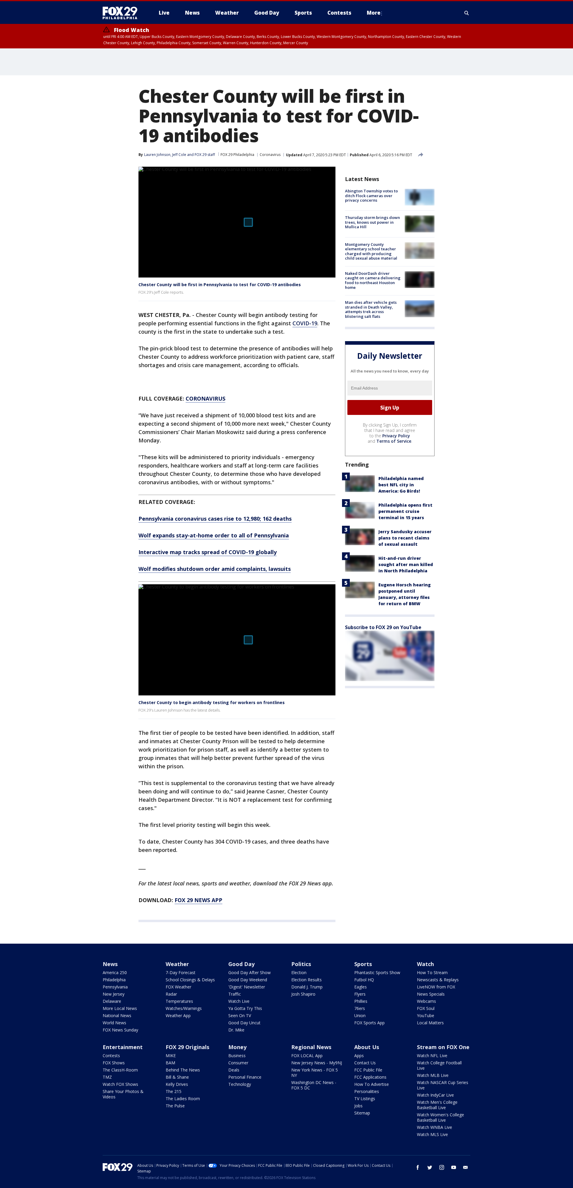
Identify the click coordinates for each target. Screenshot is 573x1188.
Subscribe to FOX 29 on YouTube (383, 627)
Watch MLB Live (433, 1075)
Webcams (426, 1001)
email (465, 1167)
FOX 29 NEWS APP (198, 900)
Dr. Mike (236, 1030)
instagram (441, 1167)
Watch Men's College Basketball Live (437, 1104)
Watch (425, 964)
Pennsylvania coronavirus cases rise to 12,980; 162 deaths (215, 518)
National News (117, 1015)
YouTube (425, 1015)
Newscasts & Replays (438, 979)
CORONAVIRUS (205, 398)
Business (237, 1055)
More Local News (120, 1008)
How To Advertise (371, 1084)
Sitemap (362, 1113)
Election (298, 972)
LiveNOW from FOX (436, 987)
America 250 (115, 972)
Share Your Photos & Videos (123, 1094)
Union (360, 1015)
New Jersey (113, 994)
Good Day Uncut (244, 1022)
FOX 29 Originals (187, 1047)
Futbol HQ (364, 979)
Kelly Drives (177, 1084)
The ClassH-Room (120, 1070)
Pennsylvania (115, 987)
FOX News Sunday (120, 1030)
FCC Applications (370, 1077)
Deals (233, 1070)
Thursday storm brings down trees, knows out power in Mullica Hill (372, 222)
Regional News (311, 1047)
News (110, 964)
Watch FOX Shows (120, 1084)
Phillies (360, 1001)
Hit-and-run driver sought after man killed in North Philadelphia (405, 564)
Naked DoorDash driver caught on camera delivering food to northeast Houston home (373, 280)
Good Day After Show (249, 972)
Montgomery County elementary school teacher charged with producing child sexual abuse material (371, 251)
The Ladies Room (183, 1098)
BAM (170, 1063)
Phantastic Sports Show (377, 972)
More (374, 12)
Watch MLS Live (432, 1134)
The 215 (173, 1091)
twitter (430, 1167)
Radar (171, 994)
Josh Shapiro (303, 994)
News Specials (431, 994)
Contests (111, 1055)
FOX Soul (426, 1008)
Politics (301, 964)
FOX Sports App (369, 1022)
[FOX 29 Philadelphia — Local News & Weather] (122, 13)
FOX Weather (178, 987)
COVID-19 (304, 323)
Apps (359, 1055)
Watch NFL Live (432, 1055)
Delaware (112, 1001)
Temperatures (179, 1001)
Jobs (358, 1106)
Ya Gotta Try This (245, 1008)
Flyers (360, 994)
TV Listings (364, 1098)
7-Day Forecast (180, 972)
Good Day (241, 964)
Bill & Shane (177, 1077)
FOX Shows (114, 1063)
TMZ (107, 1077)
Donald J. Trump (307, 987)
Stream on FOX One (443, 1047)
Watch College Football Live (439, 1065)
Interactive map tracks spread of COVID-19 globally (207, 552)
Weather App (178, 1015)
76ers (359, 1008)
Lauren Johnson (157, 154)
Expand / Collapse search (466, 12)
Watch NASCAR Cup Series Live (442, 1085)
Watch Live (238, 1001)
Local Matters (430, 1022)
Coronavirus (270, 154)
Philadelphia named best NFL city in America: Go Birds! (401, 485)
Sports (363, 964)
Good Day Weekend (247, 979)
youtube (453, 1167)
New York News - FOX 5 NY (314, 1072)
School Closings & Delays (190, 979)
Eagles (360, 987)
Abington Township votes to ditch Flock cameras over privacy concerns (371, 195)
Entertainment (123, 1047)
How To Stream (432, 972)
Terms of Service (393, 441)
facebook (418, 1167)
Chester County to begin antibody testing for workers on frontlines (211, 702)
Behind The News (183, 1070)
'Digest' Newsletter (246, 987)
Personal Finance (244, 1077)
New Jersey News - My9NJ (316, 1063)
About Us (366, 1047)
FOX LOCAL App (307, 1055)
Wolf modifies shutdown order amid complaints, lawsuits (214, 568)
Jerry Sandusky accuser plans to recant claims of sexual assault (405, 538)
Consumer (238, 1063)
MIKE (171, 1055)
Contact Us (365, 1063)
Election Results (306, 979)
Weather (177, 964)
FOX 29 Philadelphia (237, 154)
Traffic (234, 994)
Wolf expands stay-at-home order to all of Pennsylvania (213, 535)
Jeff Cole (179, 154)
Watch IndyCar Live (435, 1095)
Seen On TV (239, 1015)
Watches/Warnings (184, 1008)
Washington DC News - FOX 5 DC (313, 1085)
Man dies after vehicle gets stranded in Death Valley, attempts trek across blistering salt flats (371, 309)
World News (114, 1022)
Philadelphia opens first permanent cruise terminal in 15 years (405, 511)
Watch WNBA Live (434, 1127)
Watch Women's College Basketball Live (440, 1117)
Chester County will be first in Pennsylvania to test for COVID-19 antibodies (219, 284)
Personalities (366, 1091)
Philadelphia (114, 979)
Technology (239, 1084)
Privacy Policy (396, 436)
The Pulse (175, 1106)
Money (237, 1047)
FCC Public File (368, 1070)
